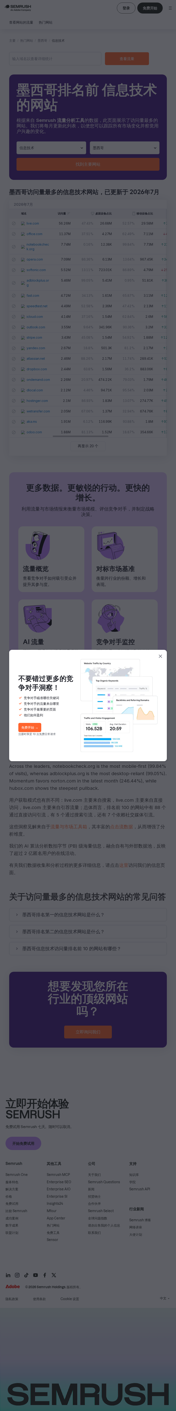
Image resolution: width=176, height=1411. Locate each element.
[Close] (160, 656)
